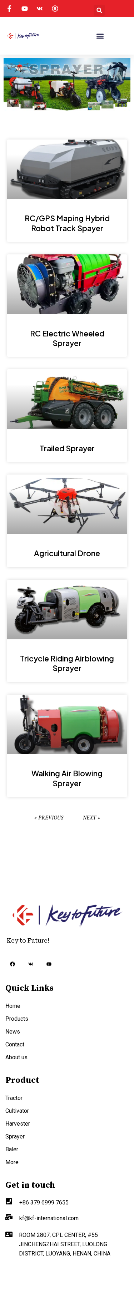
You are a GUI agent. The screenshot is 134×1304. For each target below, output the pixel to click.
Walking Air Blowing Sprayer (67, 778)
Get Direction (22, 1272)
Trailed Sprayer (67, 448)
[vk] (31, 964)
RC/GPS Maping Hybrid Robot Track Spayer (67, 223)
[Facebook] (12, 965)
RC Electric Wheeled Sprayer (67, 338)
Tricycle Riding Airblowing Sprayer (67, 663)
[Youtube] (49, 964)
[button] (99, 10)
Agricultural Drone (67, 553)
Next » (91, 817)
